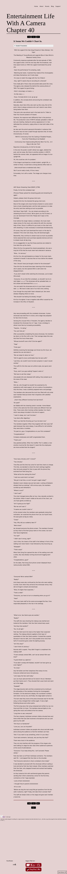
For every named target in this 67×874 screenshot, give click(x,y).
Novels (47, 6)
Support (57, 6)
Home (36, 6)
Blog (52, 6)
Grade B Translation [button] (21, 45)
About (41, 6)
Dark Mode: (61, 872)
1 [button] (29, 485)
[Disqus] (33, 831)
